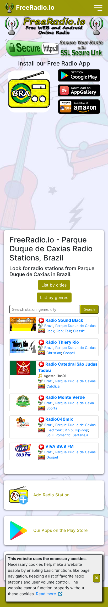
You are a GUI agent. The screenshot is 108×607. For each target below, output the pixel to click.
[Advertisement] (54, 172)
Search (89, 309)
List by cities (54, 285)
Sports (51, 408)
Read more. (46, 593)
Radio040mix (58, 419)
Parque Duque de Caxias (75, 326)
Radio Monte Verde (64, 397)
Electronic (54, 430)
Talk (68, 331)
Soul (49, 435)
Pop (59, 331)
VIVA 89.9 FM (59, 446)
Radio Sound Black (63, 320)
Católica (53, 386)
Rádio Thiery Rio (61, 342)
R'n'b (69, 430)
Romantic (63, 435)
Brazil (48, 326)
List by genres (54, 297)
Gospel (69, 353)
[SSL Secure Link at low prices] (55, 48)
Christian (53, 353)
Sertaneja (80, 435)
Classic (79, 331)
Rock (50, 331)
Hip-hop (81, 430)
